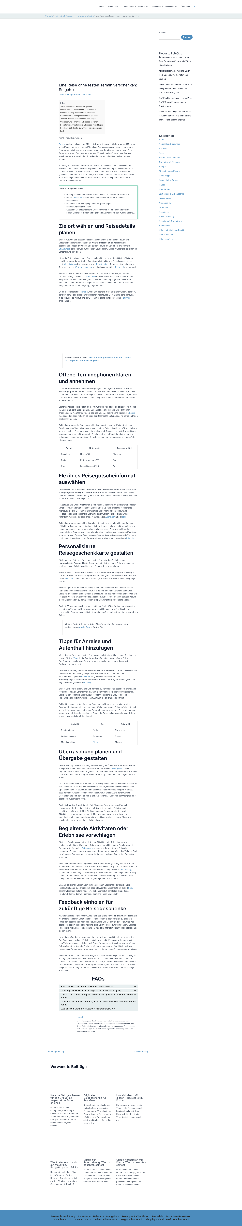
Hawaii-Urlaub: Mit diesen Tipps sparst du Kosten (129, 1098)
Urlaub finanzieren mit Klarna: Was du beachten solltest (131, 1162)
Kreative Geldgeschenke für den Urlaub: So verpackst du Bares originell (65, 1099)
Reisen (62, 144)
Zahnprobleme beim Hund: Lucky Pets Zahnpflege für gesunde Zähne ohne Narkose (175, 61)
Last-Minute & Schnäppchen (171, 194)
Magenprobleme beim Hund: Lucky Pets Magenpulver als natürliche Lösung (174, 75)
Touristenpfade (102, 264)
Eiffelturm (69, 578)
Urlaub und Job (166, 235)
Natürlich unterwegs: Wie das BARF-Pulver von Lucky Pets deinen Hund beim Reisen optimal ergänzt (175, 116)
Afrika (161, 139)
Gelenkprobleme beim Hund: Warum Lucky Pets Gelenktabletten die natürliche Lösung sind (175, 88)
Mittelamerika (165, 198)
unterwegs (88, 682)
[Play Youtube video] (98, 328)
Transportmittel (89, 276)
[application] (119, 7)
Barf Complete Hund (177, 1219)
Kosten (132, 413)
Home (101, 7)
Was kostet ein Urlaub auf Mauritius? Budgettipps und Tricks (64, 1165)
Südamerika (164, 226)
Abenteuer (110, 517)
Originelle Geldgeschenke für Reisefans (94, 1098)
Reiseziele (113, 7)
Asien (161, 153)
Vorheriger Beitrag (55, 1052)
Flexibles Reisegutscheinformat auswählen (77, 113)
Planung (84, 292)
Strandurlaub (64, 249)
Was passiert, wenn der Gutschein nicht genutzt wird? (88, 1008)
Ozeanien (163, 207)
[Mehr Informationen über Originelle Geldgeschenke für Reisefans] (98, 1082)
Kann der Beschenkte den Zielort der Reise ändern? (87, 986)
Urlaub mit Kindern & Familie (172, 230)
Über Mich (185, 7)
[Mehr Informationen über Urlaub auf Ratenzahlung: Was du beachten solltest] (98, 1146)
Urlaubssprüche (166, 239)
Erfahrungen (87, 848)
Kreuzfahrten (165, 189)
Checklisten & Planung (169, 162)
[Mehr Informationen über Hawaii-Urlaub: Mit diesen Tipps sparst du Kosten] (131, 1082)
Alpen (95, 742)
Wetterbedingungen (83, 267)
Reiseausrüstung (166, 217)
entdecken (84, 627)
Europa (162, 167)
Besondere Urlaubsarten (170, 158)
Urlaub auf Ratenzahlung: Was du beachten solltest (96, 1162)
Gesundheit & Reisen (168, 180)
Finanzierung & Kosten (70, 95)
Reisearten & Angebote (134, 7)
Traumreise (126, 298)
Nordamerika (165, 203)
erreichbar (85, 676)
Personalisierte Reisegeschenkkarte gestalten (79, 116)
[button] (195, 6)
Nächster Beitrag (142, 1052)
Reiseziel (119, 267)
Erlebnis (130, 538)
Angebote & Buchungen (169, 144)
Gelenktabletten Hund (106, 1219)
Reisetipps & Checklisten (163, 7)
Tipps (75, 658)
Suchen (162, 33)
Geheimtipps (70, 264)
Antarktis (163, 148)
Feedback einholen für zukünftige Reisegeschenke (81, 128)
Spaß (130, 888)
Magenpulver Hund (131, 1219)
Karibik (162, 185)
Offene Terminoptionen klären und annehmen (78, 109)
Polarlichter (164, 212)
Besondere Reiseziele (177, 1216)
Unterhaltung (125, 869)
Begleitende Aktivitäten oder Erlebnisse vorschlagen (81, 125)
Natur (124, 517)
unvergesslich (118, 768)
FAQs (62, 131)
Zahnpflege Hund (154, 1219)
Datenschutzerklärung (63, 1216)
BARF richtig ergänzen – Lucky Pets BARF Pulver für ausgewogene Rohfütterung (175, 102)
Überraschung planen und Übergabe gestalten (79, 122)
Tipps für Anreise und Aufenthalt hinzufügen (78, 119)
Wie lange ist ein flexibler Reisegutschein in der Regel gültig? (91, 990)
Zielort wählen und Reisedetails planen (76, 106)
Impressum (84, 1216)
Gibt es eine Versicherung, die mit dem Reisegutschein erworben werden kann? (97, 996)
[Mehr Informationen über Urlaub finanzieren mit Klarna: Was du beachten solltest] (131, 1146)
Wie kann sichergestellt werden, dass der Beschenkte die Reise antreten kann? (97, 1003)
